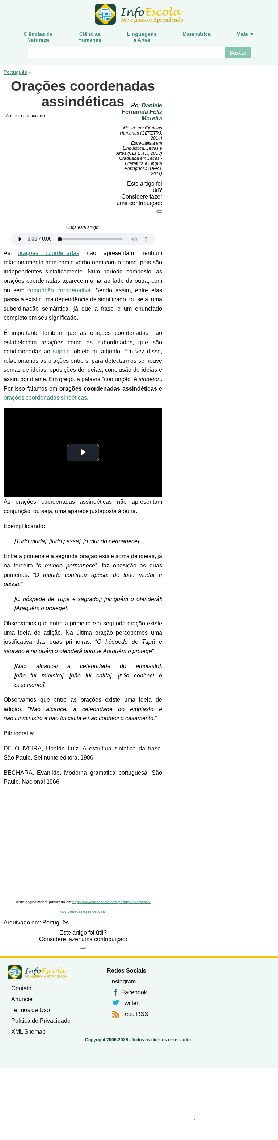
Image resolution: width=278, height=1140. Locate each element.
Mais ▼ (245, 34)
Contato (21, 988)
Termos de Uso (30, 1010)
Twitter (129, 1003)
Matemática (196, 34)
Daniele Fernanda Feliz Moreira (142, 112)
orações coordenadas (48, 253)
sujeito (61, 351)
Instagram (123, 981)
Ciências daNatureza (38, 37)
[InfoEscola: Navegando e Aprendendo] (139, 14)
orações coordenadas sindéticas (45, 398)
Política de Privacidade (41, 1021)
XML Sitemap (28, 1032)
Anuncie (22, 999)
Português (15, 72)
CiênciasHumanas (89, 37)
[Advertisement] (83, 843)
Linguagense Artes (142, 37)
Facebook (134, 992)
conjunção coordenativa (58, 290)
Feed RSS (134, 1014)
